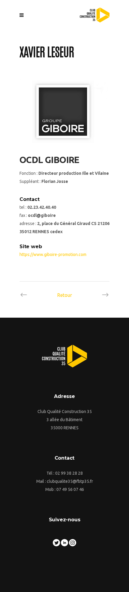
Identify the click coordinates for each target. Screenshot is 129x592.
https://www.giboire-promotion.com (53, 254)
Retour (64, 295)
